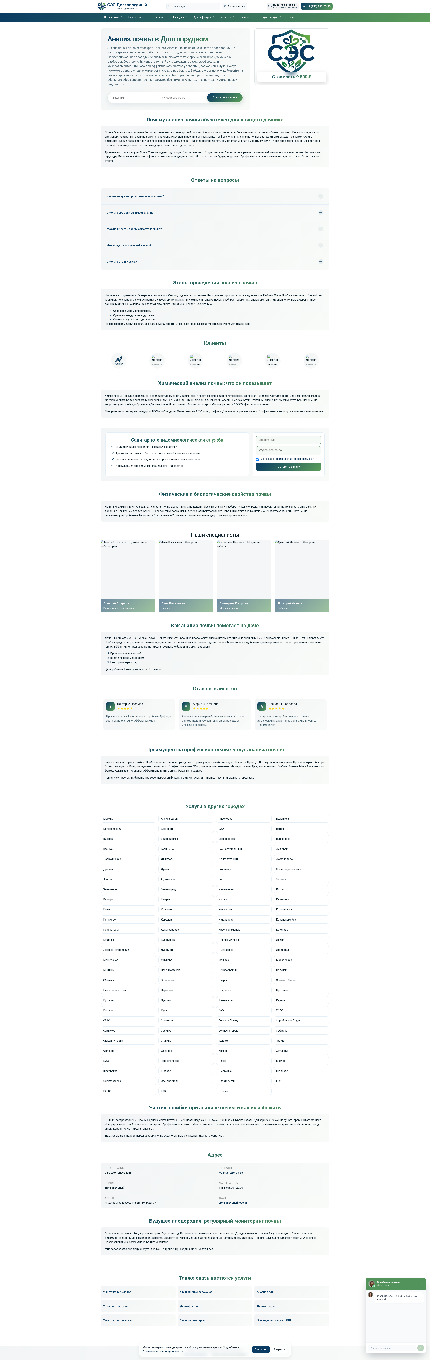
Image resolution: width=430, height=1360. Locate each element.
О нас (290, 17)
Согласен (261, 1349)
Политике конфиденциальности (163, 1351)
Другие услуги (269, 17)
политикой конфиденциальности (295, 458)
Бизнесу (246, 17)
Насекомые (111, 17)
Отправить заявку (224, 97)
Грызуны (178, 17)
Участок (226, 17)
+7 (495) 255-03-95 (231, 1172)
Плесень (158, 17)
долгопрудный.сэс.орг (234, 1202)
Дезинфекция (202, 17)
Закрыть (279, 1349)
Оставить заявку (289, 466)
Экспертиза (135, 17)
